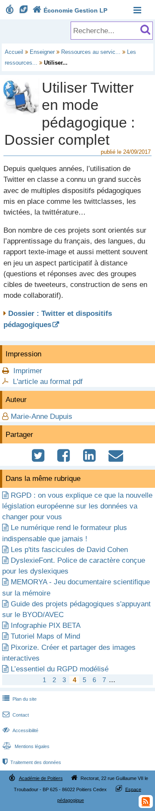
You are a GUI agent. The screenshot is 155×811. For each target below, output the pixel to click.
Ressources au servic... (91, 52)
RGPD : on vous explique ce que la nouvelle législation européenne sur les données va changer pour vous (77, 506)
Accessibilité (20, 730)
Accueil (14, 52)
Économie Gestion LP (70, 10)
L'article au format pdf (48, 381)
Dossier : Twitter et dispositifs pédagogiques (57, 318)
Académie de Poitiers (41, 778)
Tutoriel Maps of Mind (45, 636)
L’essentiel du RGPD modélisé (59, 669)
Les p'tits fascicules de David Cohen (69, 550)
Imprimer (27, 371)
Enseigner (42, 52)
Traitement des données (32, 762)
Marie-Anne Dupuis (41, 416)
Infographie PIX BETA (46, 625)
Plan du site (20, 699)
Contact (16, 714)
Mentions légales (26, 746)
